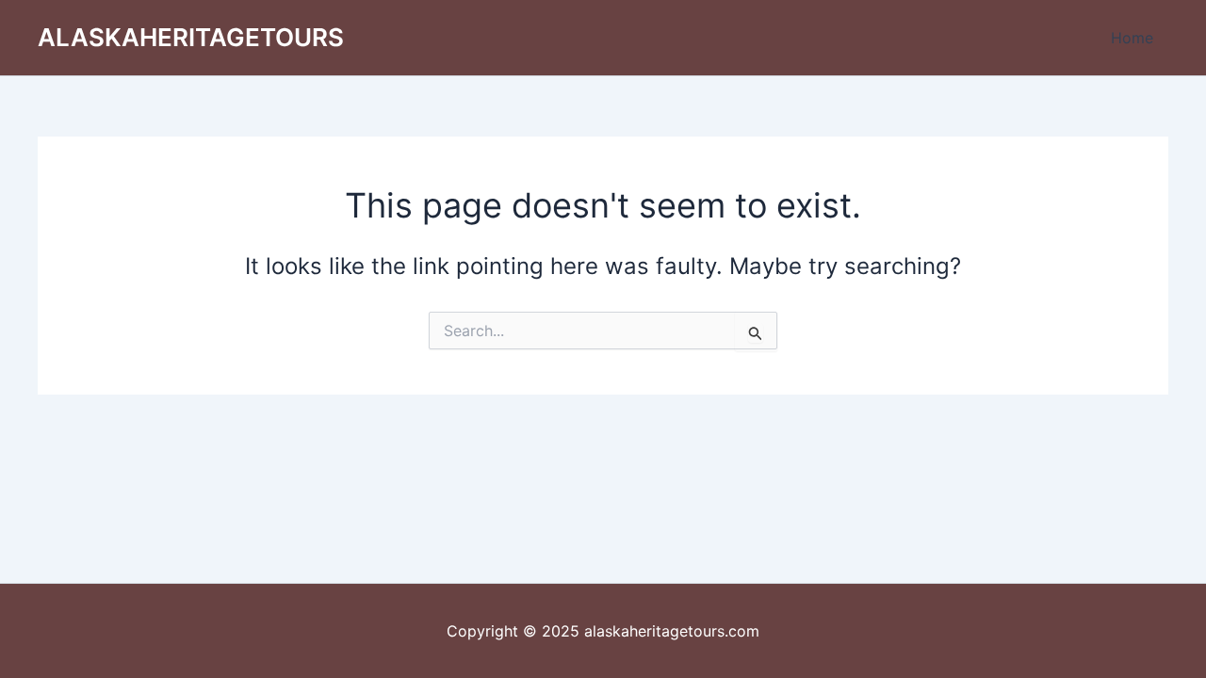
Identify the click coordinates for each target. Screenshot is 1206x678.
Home (1132, 37)
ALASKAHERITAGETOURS (191, 37)
